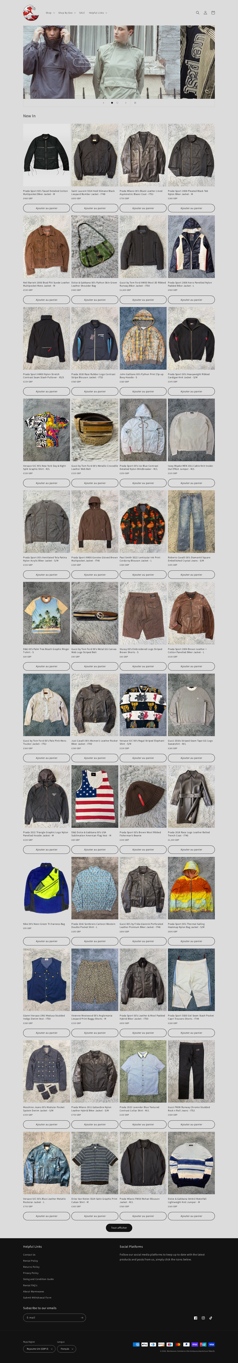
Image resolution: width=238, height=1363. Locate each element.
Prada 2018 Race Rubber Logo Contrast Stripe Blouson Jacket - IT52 (93, 376)
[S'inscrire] (82, 1318)
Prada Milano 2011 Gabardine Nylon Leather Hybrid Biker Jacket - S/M (91, 1109)
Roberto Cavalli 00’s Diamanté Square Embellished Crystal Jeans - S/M (189, 559)
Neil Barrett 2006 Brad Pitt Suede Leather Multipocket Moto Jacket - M (46, 284)
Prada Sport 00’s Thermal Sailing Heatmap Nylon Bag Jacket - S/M (186, 925)
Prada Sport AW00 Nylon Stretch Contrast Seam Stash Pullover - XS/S (43, 376)
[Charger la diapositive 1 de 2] (112, 102)
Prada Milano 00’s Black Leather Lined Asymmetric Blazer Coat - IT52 (141, 192)
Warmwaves (172, 1351)
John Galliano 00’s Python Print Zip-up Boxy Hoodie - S (142, 376)
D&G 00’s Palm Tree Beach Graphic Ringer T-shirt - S (46, 650)
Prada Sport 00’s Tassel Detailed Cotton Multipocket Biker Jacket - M (45, 192)
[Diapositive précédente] (103, 103)
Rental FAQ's (30, 1285)
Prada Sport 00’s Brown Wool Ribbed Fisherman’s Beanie (140, 834)
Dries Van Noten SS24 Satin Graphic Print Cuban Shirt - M (94, 1200)
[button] (50, 12)
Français (65, 1348)
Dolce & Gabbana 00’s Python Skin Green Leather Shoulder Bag (94, 284)
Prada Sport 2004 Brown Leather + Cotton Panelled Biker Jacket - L (187, 650)
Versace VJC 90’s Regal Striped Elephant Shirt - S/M (142, 742)
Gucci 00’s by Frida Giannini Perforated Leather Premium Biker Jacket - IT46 (141, 925)
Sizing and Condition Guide (38, 1279)
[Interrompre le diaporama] (134, 103)
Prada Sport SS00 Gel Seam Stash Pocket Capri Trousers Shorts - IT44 (191, 1017)
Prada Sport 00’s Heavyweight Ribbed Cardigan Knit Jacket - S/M (189, 376)
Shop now (119, 62)
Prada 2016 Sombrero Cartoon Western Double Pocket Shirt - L (93, 925)
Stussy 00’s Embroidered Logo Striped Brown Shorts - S (141, 650)
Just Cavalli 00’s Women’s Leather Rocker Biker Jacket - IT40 (94, 742)
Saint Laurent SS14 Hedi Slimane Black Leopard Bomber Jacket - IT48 (93, 192)
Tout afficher (119, 1227)
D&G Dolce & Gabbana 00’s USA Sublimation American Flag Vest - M (91, 834)
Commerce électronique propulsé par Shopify (196, 1351)
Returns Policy (31, 1266)
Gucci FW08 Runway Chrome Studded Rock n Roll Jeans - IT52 (189, 1109)
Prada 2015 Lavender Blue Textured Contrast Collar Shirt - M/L (139, 1109)
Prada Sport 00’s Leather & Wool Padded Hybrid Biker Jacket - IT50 (142, 1017)
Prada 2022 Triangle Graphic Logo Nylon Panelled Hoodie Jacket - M (45, 834)
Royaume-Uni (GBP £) (37, 1348)
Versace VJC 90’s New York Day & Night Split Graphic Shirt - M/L (44, 467)
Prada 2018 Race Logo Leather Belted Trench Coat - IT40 (189, 834)
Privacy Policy (30, 1273)
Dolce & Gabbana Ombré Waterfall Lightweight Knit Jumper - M (187, 1200)
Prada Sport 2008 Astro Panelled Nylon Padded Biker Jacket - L (190, 284)
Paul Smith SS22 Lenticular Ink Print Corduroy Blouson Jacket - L (140, 559)
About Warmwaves (33, 1291)
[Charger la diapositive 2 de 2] (117, 102)
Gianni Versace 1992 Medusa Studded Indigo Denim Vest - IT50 (44, 1017)
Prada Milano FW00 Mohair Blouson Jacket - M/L (140, 1200)
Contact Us (29, 1254)
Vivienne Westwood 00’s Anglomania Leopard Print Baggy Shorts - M (91, 1017)
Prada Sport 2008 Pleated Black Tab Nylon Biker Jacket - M (188, 192)
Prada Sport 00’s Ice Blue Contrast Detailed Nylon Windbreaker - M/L (139, 467)
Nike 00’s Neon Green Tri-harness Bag (44, 923)
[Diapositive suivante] (126, 103)
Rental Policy (30, 1260)
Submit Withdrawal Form (37, 1297)
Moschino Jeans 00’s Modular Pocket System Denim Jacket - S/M (43, 1109)
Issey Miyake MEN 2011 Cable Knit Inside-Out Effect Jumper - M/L (190, 467)
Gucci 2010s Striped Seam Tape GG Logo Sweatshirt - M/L (190, 742)
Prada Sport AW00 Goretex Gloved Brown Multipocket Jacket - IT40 (94, 559)
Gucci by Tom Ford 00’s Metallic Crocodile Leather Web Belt (94, 467)
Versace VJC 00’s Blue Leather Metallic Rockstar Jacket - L (44, 1200)
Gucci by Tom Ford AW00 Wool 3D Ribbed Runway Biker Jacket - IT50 (143, 284)
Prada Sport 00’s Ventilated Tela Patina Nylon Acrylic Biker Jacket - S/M (45, 559)
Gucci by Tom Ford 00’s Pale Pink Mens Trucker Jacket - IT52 (44, 742)
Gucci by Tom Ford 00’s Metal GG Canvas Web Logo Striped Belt (94, 650)
